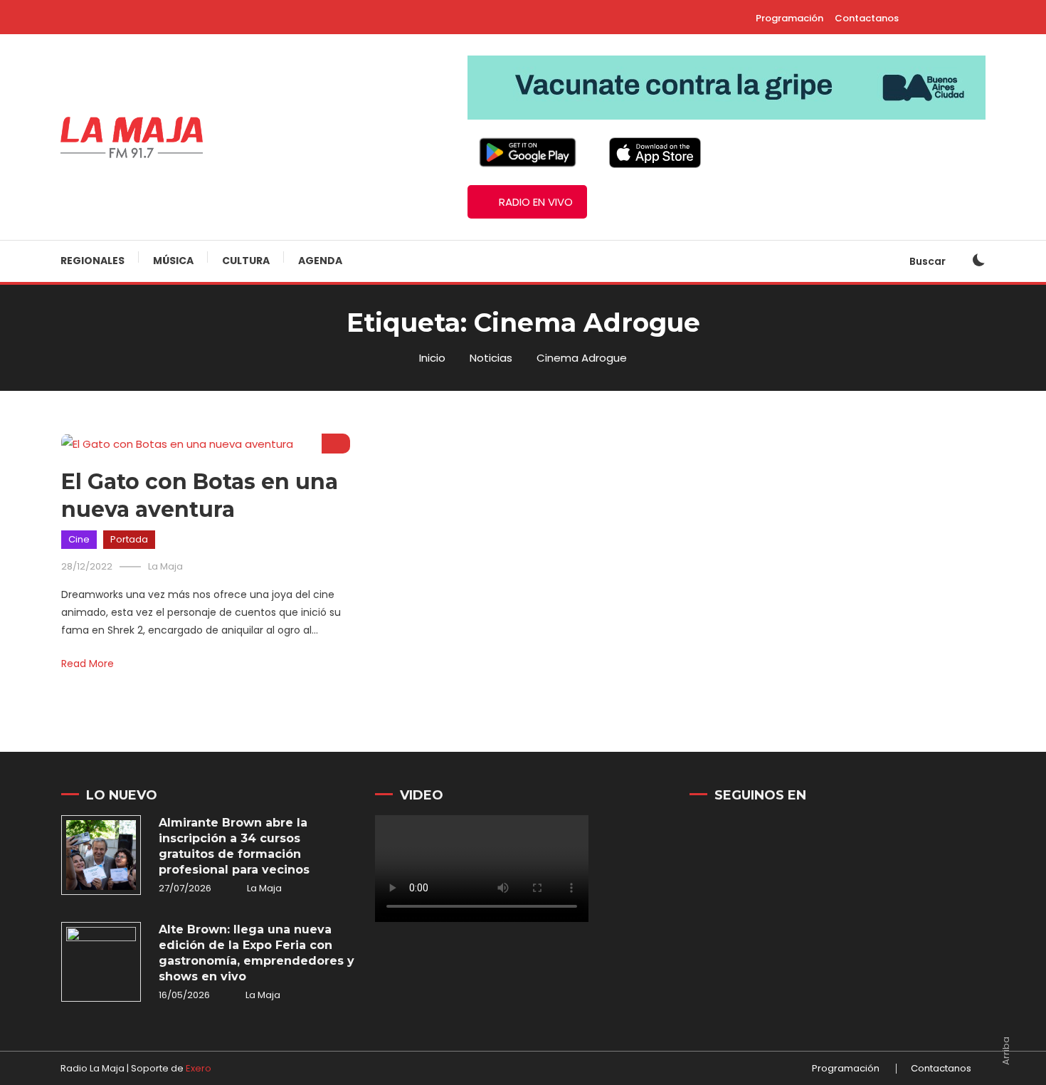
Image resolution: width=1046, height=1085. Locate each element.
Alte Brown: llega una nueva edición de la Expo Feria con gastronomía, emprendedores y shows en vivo (256, 953)
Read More (87, 663)
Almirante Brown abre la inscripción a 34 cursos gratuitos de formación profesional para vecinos (234, 846)
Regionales (92, 260)
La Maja (165, 566)
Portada (129, 539)
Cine (79, 539)
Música (173, 260)
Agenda (320, 260)
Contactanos (867, 18)
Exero (198, 1068)
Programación (789, 18)
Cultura (246, 260)
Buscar (928, 261)
